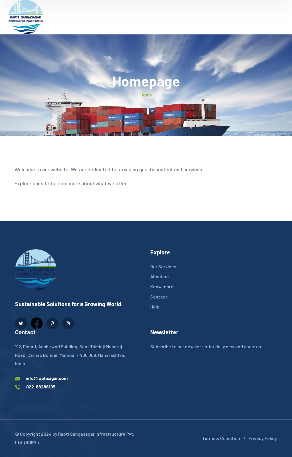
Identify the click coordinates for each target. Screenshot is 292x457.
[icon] (21, 323)
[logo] (26, 16)
